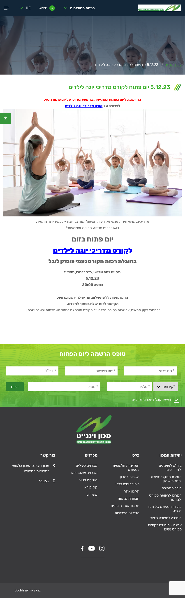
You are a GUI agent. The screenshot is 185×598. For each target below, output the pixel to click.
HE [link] (28, 8)
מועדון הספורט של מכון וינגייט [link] (165, 508)
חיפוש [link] (43, 8)
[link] (5, 118)
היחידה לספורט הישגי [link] (166, 518)
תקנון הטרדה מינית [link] (125, 506)
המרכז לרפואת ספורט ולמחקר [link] (165, 497)
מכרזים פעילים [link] (86, 465)
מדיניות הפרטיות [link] (127, 513)
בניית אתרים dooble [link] (28, 590)
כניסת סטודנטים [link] (82, 8)
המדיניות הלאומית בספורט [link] (126, 467)
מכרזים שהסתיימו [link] (84, 473)
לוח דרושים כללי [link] (127, 484)
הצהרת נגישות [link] (128, 498)
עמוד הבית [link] (174, 65)
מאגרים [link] (91, 494)
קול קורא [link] (90, 487)
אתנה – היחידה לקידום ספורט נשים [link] (165, 527)
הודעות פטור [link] (88, 480)
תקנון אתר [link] (131, 491)
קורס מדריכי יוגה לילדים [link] (84, 106)
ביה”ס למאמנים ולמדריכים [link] (170, 467)
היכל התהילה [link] (172, 488)
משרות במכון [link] (129, 477)
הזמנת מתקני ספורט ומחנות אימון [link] (166, 479)
